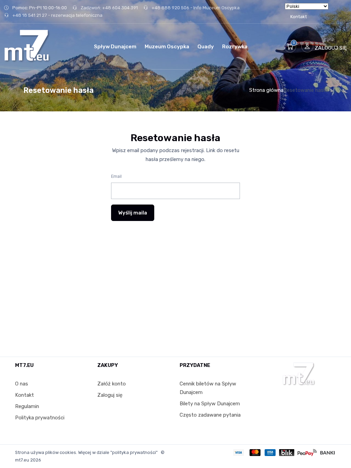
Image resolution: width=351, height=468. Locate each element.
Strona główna (266, 90)
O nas (21, 384)
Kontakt (298, 16)
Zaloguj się (109, 395)
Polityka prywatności (39, 418)
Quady (205, 47)
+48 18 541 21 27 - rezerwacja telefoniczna (56, 15)
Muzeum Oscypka (167, 47)
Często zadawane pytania (210, 415)
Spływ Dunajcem (115, 47)
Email (116, 176)
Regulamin (27, 406)
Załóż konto (111, 384)
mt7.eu (22, 460)
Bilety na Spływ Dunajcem (210, 404)
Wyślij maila (132, 213)
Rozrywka (234, 47)
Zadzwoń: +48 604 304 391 (109, 7)
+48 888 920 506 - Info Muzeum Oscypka (195, 7)
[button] (290, 46)
